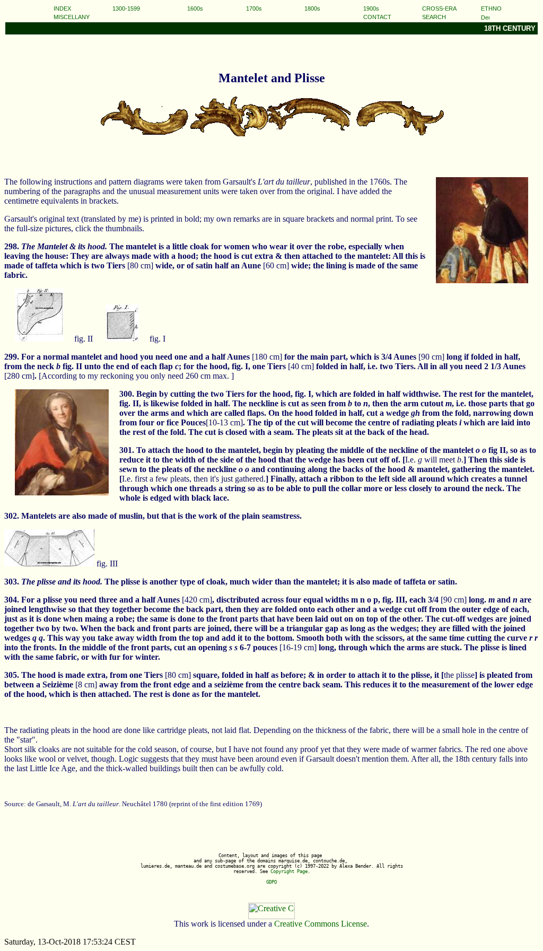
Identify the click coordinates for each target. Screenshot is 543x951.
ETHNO (491, 8)
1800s (312, 8)
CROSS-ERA (439, 8)
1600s (195, 8)
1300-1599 (126, 8)
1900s (371, 8)
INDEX (62, 8)
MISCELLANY (72, 17)
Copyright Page (289, 871)
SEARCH (434, 17)
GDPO (271, 882)
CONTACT (377, 17)
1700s (254, 8)
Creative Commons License (320, 923)
